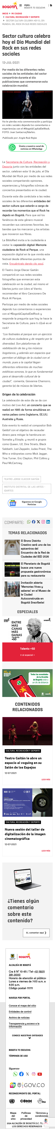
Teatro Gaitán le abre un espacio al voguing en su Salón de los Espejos (23, 762)
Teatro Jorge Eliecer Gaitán (21, 479)
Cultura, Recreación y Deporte (23, 17)
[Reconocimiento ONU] (12, 1101)
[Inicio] (10, 5)
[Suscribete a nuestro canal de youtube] (39, 1074)
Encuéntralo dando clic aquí (26, 263)
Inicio (5, 13)
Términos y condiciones (41, 1114)
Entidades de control (20, 1011)
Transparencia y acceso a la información (24, 1025)
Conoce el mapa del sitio (22, 1005)
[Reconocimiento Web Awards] (41, 1101)
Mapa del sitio (13, 1115)
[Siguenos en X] (27, 1074)
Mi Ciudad (16, 13)
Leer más (46, 779)
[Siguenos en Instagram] (33, 1074)
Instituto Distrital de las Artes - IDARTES (24, 489)
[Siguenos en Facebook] (15, 1074)
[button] (28, 522)
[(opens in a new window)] (43, 522)
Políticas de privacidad (26, 1115)
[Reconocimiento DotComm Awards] (26, 1101)
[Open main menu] (20, 5)
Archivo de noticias (19, 1017)
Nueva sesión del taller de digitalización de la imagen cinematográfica (25, 834)
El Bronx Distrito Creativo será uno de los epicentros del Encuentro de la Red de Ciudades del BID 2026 (36, 548)
